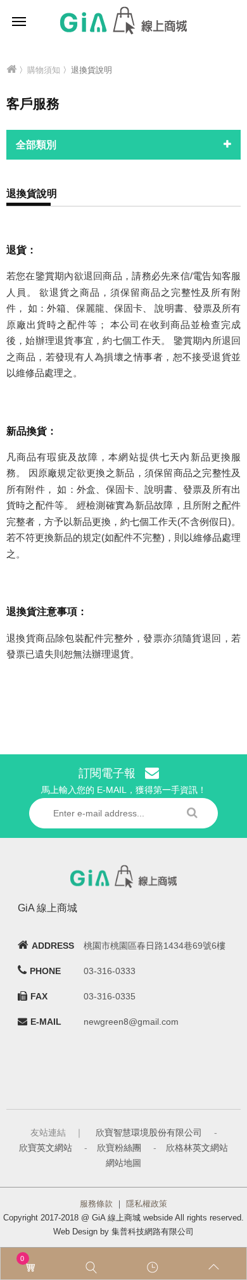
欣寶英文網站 (45, 1148)
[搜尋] (93, 1267)
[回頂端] (215, 1267)
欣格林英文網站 (197, 1148)
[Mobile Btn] (19, 20)
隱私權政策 (146, 1203)
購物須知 (43, 70)
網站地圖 (123, 1163)
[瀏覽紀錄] (154, 1267)
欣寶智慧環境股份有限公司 (149, 1132)
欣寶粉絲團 (119, 1148)
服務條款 (96, 1203)
